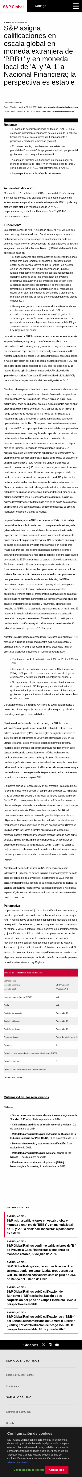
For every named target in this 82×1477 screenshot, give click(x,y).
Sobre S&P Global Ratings (20, 1375)
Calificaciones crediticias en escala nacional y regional (42, 1124)
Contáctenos (12, 1386)
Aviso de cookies (18, 1462)
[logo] (13, 6)
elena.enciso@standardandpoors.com (58, 112)
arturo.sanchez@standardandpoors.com (61, 107)
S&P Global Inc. (19, 1397)
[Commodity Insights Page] (44, 1344)
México (44, 248)
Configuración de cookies (29, 1469)
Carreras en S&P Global (18, 1412)
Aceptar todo (56, 1469)
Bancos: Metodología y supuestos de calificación (39, 1143)
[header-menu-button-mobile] (76, 6)
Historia (10, 1423)
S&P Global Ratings (23, 1360)
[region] (41, 1452)
